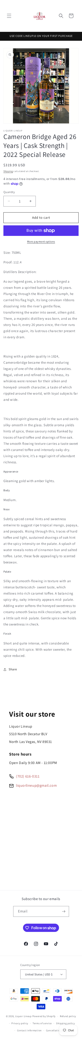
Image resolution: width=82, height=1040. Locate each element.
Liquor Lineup (23, 1016)
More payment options (41, 241)
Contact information (29, 1030)
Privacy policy (19, 1023)
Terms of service (42, 1023)
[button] (9, 16)
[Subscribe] (64, 911)
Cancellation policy (57, 1030)
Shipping (8, 171)
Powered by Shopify (44, 1016)
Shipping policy (65, 1023)
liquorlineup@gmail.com (36, 785)
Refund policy (68, 1016)
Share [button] (13, 669)
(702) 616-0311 (27, 776)
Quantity (9, 192)
